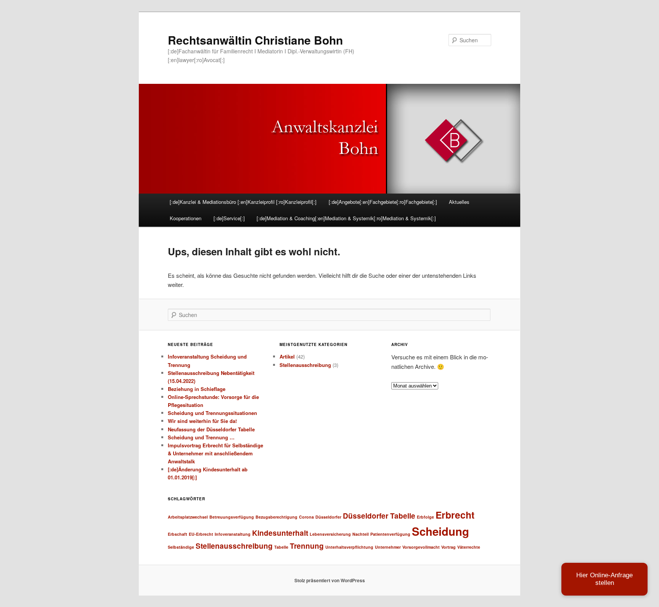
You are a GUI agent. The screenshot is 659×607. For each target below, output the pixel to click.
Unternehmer (388, 547)
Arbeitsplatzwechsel (188, 517)
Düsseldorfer (328, 517)
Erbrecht (455, 515)
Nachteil (360, 534)
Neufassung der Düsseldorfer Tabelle (211, 429)
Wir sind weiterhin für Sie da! (202, 420)
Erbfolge (425, 517)
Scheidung (440, 531)
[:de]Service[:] (229, 218)
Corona (306, 517)
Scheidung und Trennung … (201, 437)
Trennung (307, 546)
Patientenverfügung (390, 534)
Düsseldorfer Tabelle (379, 516)
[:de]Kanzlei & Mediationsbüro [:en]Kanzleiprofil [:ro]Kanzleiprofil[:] (243, 201)
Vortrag (448, 547)
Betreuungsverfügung (231, 517)
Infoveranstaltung (233, 534)
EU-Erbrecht (201, 534)
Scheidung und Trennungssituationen (212, 412)
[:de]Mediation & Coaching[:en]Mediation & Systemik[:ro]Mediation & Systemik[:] (346, 218)
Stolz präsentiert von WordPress (329, 580)
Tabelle (281, 547)
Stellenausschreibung (305, 364)
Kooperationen (185, 218)
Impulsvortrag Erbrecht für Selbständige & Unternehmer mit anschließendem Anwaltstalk (215, 453)
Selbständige (181, 547)
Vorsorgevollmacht (421, 547)
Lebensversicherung (330, 534)
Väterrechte (468, 547)
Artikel (287, 356)
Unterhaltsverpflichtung (349, 547)
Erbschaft (177, 534)
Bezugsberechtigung (276, 517)
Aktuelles (459, 201)
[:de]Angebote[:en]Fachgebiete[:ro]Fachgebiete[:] (383, 201)
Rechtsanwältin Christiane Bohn (255, 40)
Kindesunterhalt (280, 533)
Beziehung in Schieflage (196, 388)
